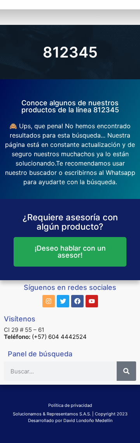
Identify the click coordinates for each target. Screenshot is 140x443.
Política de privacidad (70, 405)
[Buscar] (126, 371)
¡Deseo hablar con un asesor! (70, 251)
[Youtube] (92, 301)
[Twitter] (63, 301)
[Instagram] (48, 301)
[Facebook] (77, 301)
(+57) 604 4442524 (59, 336)
